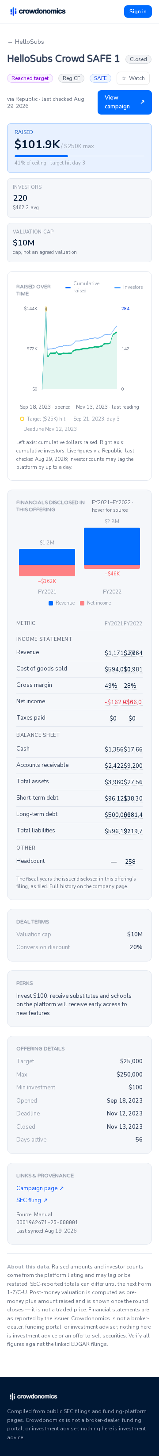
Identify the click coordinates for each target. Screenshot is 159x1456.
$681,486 (137, 815)
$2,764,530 (139, 653)
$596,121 (118, 831)
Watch (133, 78)
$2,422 (114, 766)
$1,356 (114, 750)
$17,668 (135, 750)
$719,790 (137, 831)
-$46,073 (136, 702)
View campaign (125, 102)
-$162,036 (119, 702)
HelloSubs (25, 42)
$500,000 (118, 815)
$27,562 (135, 782)
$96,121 (116, 799)
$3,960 (114, 782)
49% (111, 686)
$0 (113, 719)
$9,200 (133, 766)
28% (130, 686)
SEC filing (32, 1200)
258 (130, 862)
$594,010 (118, 670)
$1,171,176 (120, 653)
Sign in (138, 11)
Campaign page (40, 1188)
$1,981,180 (139, 670)
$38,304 (135, 799)
